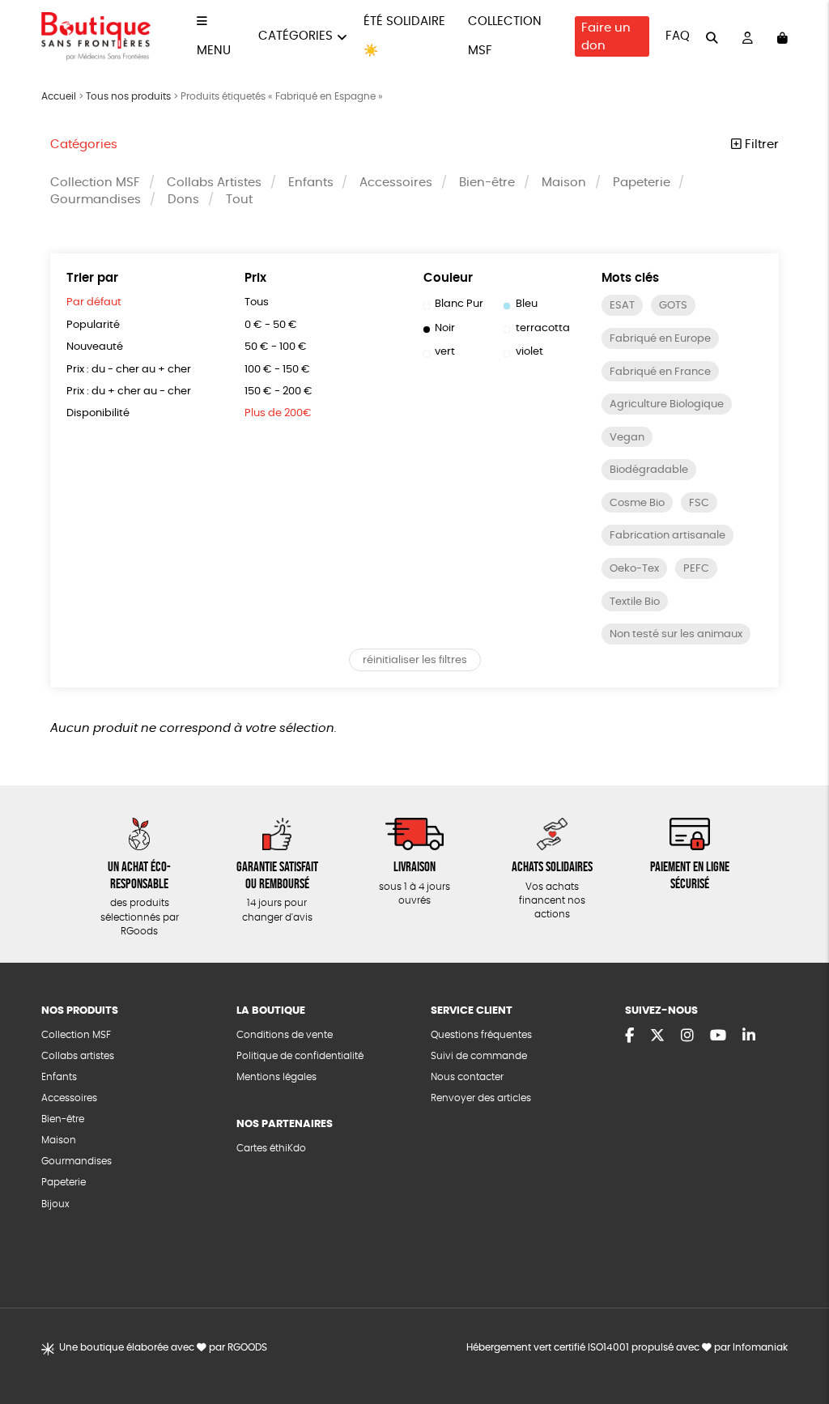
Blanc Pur (459, 304)
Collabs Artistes (214, 183)
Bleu (527, 304)
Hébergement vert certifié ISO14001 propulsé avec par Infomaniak (627, 1347)
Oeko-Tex (634, 569)
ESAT (622, 305)
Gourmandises (95, 200)
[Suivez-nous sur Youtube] (718, 1036)
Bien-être (487, 183)
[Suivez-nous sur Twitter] (657, 1036)
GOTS (673, 305)
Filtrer (760, 144)
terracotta (543, 328)
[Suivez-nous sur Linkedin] (748, 1036)
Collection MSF (95, 183)
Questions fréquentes (481, 1035)
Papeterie (641, 183)
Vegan (627, 437)
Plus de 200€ (278, 413)
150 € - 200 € (278, 391)
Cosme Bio (637, 503)
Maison (564, 183)
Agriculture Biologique (667, 404)
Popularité (93, 325)
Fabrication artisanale (667, 535)
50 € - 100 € (275, 347)
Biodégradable (649, 470)
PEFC (696, 569)
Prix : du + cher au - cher (128, 391)
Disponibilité (98, 413)
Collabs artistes (77, 1056)
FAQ (677, 36)
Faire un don (606, 37)
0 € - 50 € (270, 325)
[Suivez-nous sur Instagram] (687, 1036)
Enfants (311, 183)
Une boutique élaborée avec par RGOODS (163, 1347)
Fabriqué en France (660, 372)
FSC (699, 503)
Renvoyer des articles (481, 1098)
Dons (183, 200)
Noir (445, 328)
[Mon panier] (782, 36)
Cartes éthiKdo (271, 1148)
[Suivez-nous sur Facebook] (629, 1036)
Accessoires (395, 183)
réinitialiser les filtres (415, 660)
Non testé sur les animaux (676, 634)
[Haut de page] (796, 1339)
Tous (256, 302)
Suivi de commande (479, 1056)
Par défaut (93, 302)
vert (445, 352)
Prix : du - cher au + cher (128, 369)
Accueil (58, 96)
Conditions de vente (284, 1035)
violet (529, 352)
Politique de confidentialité (299, 1056)
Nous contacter (467, 1077)
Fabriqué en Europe (660, 339)
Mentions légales (276, 1077)
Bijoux (55, 1204)
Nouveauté (94, 347)
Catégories (295, 36)
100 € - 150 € (277, 369)
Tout (239, 200)
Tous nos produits (128, 96)
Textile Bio (635, 602)
